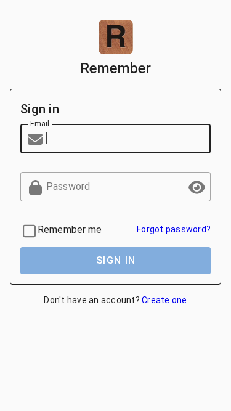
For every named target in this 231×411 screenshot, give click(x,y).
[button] (195, 186)
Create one (164, 300)
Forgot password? (174, 229)
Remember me (70, 229)
